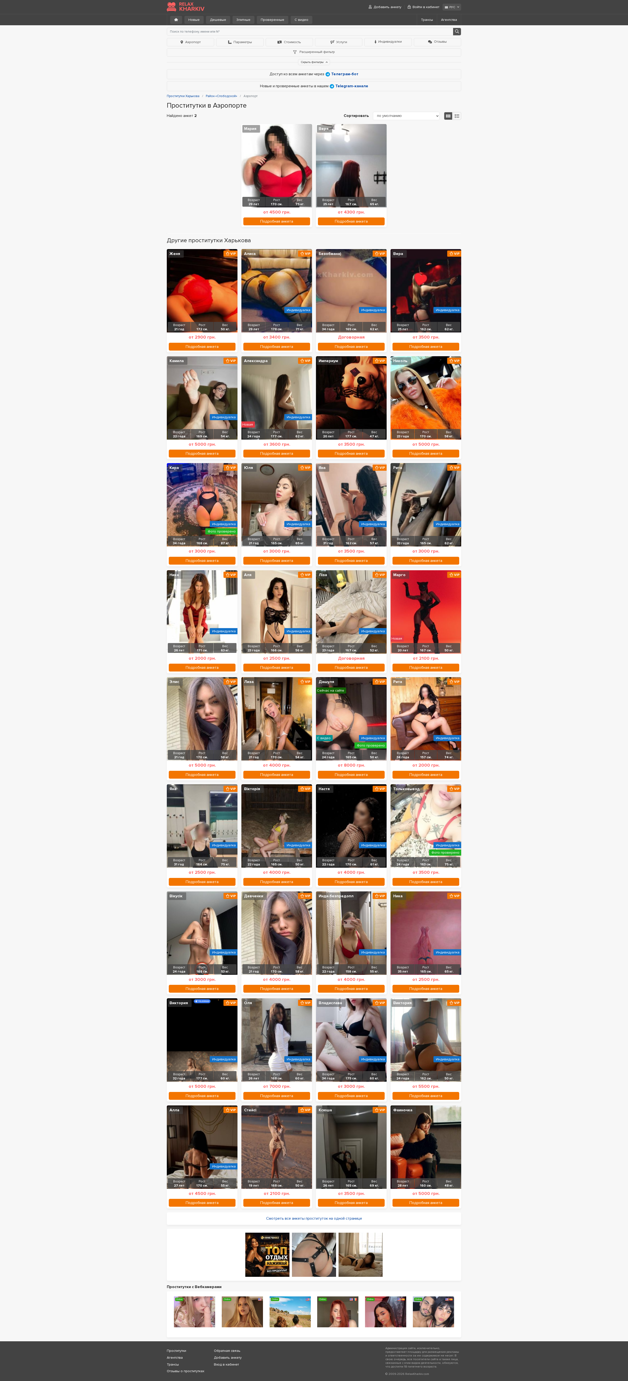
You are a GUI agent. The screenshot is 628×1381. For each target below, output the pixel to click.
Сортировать (356, 115)
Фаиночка (402, 1110)
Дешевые (218, 20)
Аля (247, 574)
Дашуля (326, 681)
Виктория (179, 1003)
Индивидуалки (390, 41)
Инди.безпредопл (336, 896)
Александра (256, 360)
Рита (397, 467)
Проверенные (272, 20)
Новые (194, 20)
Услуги (341, 42)
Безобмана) (330, 253)
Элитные (243, 20)
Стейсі (250, 1110)
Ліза (323, 574)
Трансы (427, 20)
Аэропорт (193, 42)
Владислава (330, 1003)
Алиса (250, 253)
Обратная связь (227, 1351)
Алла (174, 1110)
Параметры (243, 42)
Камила (177, 360)
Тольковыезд (406, 788)
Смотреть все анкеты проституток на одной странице (314, 1218)
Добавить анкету (387, 7)
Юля (248, 467)
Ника (174, 574)
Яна (322, 467)
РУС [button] (452, 7)
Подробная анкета (276, 221)
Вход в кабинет (226, 1364)
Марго (399, 574)
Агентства (449, 20)
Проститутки (176, 1351)
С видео (301, 20)
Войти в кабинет (426, 7)
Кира (174, 467)
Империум (328, 360)
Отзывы (440, 41)
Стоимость (292, 42)
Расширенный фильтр (317, 52)
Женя (175, 253)
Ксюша (325, 1110)
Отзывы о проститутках (185, 1371)
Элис (174, 681)
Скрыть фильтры (312, 62)
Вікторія (252, 788)
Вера (323, 128)
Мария (250, 128)
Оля (248, 1003)
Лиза (249, 681)
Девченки (253, 896)
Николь (400, 360)
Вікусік (176, 896)
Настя (324, 788)
